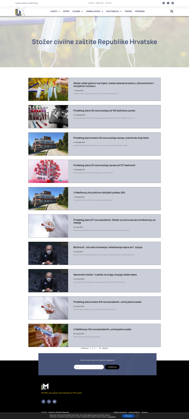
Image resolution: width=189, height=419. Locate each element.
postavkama (112, 417)
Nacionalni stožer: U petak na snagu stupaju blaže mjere (105, 274)
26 (100, 348)
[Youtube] (172, 3)
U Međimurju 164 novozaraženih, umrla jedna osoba (102, 329)
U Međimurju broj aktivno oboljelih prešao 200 (99, 192)
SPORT (66, 11)
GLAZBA (76, 11)
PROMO (128, 11)
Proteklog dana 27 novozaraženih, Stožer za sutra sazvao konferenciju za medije (114, 221)
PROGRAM (140, 11)
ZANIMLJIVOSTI (93, 11)
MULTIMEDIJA (112, 11)
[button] (172, 11)
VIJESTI (53, 11)
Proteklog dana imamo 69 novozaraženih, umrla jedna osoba (107, 301)
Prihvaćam (128, 416)
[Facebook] (163, 3)
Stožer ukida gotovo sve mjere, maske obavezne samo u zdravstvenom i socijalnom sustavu (113, 84)
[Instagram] (168, 3)
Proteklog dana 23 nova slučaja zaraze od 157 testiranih (104, 165)
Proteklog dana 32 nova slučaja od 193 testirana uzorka (104, 110)
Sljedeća (105, 348)
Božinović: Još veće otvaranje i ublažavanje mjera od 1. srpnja (107, 247)
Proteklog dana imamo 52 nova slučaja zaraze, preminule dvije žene (111, 137)
